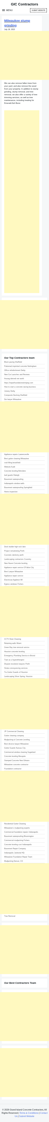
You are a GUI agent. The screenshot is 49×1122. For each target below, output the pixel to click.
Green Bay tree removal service (16, 647)
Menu (9, 10)
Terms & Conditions (28, 1113)
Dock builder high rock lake (15, 547)
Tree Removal (9, 916)
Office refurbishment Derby (14, 370)
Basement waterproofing (13, 479)
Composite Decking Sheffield (15, 395)
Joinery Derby (9, 391)
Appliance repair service (13, 576)
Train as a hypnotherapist (14, 660)
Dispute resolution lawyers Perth (17, 664)
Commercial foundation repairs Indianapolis (21, 832)
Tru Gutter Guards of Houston (16, 672)
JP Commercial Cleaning (14, 731)
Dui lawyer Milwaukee (12, 399)
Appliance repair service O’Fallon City (19, 567)
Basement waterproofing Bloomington (19, 836)
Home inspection (10, 492)
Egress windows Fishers (13, 584)
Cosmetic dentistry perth (14, 555)
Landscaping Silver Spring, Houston (18, 676)
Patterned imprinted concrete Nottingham (20, 366)
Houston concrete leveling (14, 651)
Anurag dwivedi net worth (14, 379)
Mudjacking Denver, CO (13, 861)
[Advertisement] (24, 55)
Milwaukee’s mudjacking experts (17, 828)
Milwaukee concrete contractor (16, 764)
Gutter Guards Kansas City (15, 748)
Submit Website (38, 10)
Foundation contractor (12, 769)
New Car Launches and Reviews (17, 374)
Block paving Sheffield (13, 362)
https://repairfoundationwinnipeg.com (18, 383)
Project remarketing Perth (14, 551)
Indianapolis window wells (14, 483)
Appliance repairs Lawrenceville (16, 454)
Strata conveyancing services (16, 668)
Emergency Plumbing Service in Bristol (19, 656)
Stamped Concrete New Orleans (17, 760)
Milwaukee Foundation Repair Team (18, 857)
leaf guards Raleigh (11, 475)
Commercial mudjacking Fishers (17, 840)
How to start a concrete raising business (20, 387)
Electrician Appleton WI (13, 580)
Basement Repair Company (15, 849)
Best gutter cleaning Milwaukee (16, 459)
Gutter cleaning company (14, 736)
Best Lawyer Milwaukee (13, 572)
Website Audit (9, 467)
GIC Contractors (24, 4)
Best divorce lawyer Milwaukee (16, 744)
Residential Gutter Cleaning (15, 824)
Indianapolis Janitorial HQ (14, 853)
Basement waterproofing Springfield (18, 487)
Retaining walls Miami (12, 643)
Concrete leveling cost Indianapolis (18, 844)
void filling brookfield (12, 463)
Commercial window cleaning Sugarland (19, 752)
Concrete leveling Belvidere (15, 471)
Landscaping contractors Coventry (17, 559)
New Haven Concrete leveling (15, 563)
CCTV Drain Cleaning (12, 639)
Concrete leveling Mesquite (15, 756)
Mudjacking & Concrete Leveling (17, 740)
